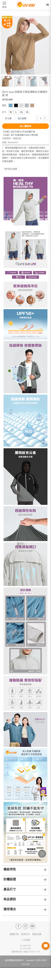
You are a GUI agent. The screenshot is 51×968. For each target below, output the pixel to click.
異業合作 (25, 934)
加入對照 (22, 118)
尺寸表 (8, 118)
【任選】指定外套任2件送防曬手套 (18, 131)
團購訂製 (14, 934)
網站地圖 (25, 964)
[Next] (46, 45)
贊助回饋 (36, 934)
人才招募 (25, 940)
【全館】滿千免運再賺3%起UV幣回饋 (20, 135)
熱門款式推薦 (10, 169)
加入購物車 (25, 126)
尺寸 (4, 112)
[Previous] (5, 45)
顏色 (4, 105)
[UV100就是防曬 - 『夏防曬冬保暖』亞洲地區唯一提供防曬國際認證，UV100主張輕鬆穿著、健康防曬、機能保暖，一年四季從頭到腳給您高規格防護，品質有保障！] (25, 5)
